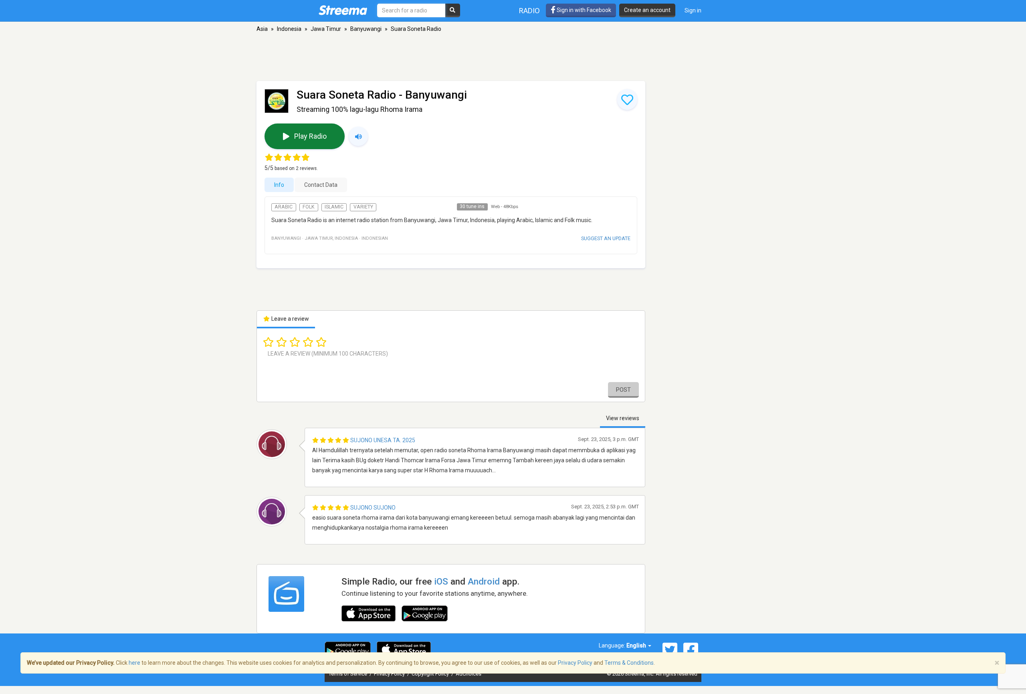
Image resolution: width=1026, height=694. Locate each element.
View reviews (622, 418)
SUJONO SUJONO (373, 507)
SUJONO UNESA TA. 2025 (382, 440)
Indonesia (289, 29)
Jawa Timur (326, 29)
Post (623, 389)
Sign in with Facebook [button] (583, 10)
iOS (441, 581)
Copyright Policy (431, 674)
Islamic (334, 207)
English (636, 645)
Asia (262, 29)
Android (484, 581)
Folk (309, 207)
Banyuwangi (366, 29)
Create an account (647, 10)
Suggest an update (605, 238)
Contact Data (320, 185)
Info (279, 185)
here (134, 663)
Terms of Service (348, 674)
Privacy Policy (390, 674)
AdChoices (468, 674)
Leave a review (289, 319)
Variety (363, 207)
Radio (529, 10)
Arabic (284, 207)
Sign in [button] (693, 10)
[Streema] (343, 10)
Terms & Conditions (629, 663)
